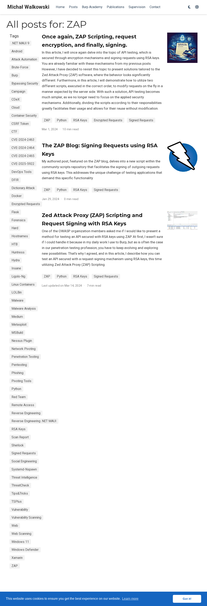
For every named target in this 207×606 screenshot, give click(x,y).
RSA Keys (18, 429)
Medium (17, 317)
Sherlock (18, 445)
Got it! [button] (187, 598)
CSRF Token (20, 124)
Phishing (17, 373)
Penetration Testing (25, 357)
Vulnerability (20, 510)
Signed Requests (24, 453)
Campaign (18, 91)
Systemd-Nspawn (24, 469)
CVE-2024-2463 (23, 140)
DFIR (15, 180)
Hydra (16, 260)
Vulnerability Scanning (26, 517)
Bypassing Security (25, 83)
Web (15, 526)
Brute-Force (20, 67)
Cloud (15, 107)
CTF (14, 131)
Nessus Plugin (22, 341)
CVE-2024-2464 (23, 148)
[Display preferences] (189, 7)
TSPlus (17, 501)
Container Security (24, 116)
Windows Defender (25, 550)
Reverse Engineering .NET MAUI (34, 421)
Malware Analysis (24, 308)
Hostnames (20, 236)
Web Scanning (21, 534)
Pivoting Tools (21, 381)
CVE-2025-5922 (23, 164)
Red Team (19, 397)
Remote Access (23, 405)
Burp (15, 75)
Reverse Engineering (26, 413)
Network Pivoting (24, 349)
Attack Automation (24, 59)
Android (17, 51)
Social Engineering (24, 461)
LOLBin (17, 292)
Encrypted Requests (26, 204)
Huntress (18, 252)
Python (16, 389)
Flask (15, 212)
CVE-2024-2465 (23, 156)
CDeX (16, 99)
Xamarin (17, 558)
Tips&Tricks (20, 493)
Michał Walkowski (28, 7)
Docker (17, 196)
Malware (17, 300)
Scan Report (20, 437)
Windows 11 (20, 542)
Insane (16, 268)
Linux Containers (23, 284)
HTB (15, 244)
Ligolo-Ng (18, 276)
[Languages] (197, 7)
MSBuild (17, 333)
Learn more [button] (130, 598)
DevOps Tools (22, 172)
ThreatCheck (20, 485)
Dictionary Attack (23, 188)
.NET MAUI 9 (20, 43)
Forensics (18, 220)
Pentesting (19, 365)
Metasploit (19, 324)
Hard (15, 228)
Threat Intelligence (24, 477)
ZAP (15, 566)
